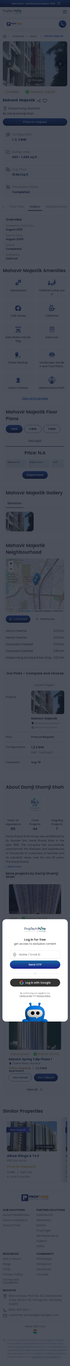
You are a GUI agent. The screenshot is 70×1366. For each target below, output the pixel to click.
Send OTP (35, 964)
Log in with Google (38, 983)
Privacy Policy (43, 996)
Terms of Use (25, 996)
